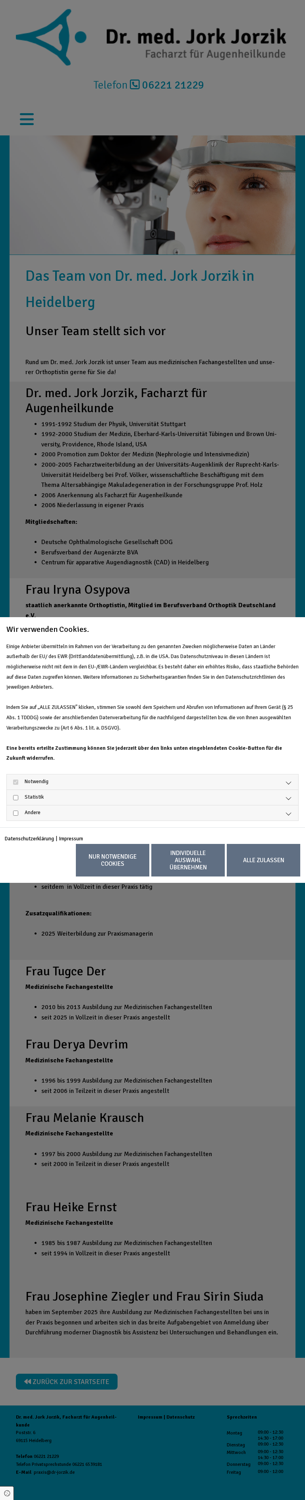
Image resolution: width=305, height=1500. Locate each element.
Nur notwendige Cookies (113, 860)
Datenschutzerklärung (29, 839)
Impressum (71, 839)
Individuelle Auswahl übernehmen (188, 860)
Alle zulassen (263, 860)
